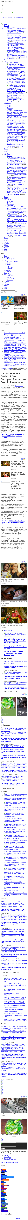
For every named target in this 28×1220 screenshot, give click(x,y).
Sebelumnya (7, 636)
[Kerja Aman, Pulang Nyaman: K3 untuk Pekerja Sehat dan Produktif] (17, 37)
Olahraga (6, 198)
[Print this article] (5, 399)
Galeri (5, 249)
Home (5, 24)
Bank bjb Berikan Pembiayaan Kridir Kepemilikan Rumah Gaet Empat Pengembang (15, 640)
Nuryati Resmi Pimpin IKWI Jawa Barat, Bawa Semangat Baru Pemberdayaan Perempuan (16, 183)
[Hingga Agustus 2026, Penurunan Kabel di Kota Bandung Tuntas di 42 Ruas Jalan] (17, 54)
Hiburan (9, 202)
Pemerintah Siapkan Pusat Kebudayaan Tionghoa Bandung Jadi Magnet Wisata (16, 48)
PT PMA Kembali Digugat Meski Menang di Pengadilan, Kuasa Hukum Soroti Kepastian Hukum (16, 81)
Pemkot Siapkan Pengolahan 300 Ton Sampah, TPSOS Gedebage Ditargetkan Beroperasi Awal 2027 (15, 364)
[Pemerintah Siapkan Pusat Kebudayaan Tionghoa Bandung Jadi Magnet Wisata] (17, 45)
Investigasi (7, 154)
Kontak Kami (7, 1157)
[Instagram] (4, 1148)
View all (6, 60)
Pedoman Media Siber (10, 1159)
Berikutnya (7, 648)
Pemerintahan (8, 103)
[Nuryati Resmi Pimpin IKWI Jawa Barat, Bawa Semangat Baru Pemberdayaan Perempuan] (17, 180)
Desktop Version (5, 1162)
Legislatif (9, 106)
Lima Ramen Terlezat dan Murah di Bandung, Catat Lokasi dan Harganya (14, 955)
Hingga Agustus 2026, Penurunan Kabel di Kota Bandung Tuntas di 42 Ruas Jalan (17, 57)
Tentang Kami (7, 1158)
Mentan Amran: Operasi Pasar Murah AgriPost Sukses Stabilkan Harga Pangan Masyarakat (17, 138)
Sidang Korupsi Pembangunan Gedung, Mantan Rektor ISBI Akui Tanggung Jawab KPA (16, 91)
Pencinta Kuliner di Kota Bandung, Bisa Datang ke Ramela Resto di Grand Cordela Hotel (13, 941)
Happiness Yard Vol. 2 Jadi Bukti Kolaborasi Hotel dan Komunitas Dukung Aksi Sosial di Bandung (14, 1075)
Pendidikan (10, 108)
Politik (5, 61)
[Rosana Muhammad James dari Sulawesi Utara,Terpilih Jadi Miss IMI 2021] (17, 218)
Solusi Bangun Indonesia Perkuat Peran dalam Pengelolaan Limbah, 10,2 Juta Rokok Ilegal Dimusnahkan (17, 173)
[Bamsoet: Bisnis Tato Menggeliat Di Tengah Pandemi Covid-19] (17, 225)
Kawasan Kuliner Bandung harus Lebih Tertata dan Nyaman (16, 32)
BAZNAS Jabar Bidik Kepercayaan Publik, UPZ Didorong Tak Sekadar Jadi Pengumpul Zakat (16, 193)
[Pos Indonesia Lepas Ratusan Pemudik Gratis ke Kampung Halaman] (17, 143)
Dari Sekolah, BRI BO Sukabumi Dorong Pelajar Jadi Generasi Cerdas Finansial (15, 343)
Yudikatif (9, 109)
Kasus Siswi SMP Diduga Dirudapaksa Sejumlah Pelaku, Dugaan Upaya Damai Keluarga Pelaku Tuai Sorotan (16, 72)
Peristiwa (9, 156)
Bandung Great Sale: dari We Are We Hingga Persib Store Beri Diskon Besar (14, 356)
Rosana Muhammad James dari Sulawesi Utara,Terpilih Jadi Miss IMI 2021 (17, 221)
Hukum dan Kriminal (12, 62)
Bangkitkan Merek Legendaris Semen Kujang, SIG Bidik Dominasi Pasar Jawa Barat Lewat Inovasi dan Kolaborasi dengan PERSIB (13, 1056)
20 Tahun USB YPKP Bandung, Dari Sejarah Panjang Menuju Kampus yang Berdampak (14, 340)
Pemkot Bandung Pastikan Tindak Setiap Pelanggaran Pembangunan (13, 653)
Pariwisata (10, 205)
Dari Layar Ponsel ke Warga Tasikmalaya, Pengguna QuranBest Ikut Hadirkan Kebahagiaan (16, 163)
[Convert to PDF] (6, 399)
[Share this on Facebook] (2, 399)
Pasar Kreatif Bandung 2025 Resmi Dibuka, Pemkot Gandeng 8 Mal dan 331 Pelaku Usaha (17, 212)
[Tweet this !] (3, 399)
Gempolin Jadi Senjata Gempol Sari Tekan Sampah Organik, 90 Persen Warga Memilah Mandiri (15, 360)
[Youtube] (3, 1148)
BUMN (9, 105)
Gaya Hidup (10, 201)
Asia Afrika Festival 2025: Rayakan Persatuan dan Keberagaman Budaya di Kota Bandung (14, 771)
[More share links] (9, 399)
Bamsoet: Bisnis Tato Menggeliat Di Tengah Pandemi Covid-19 (16, 227)
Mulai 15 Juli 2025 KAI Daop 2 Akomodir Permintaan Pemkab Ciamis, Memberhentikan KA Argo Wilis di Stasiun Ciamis (16, 128)
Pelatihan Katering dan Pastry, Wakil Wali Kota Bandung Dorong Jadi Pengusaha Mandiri (13, 924)
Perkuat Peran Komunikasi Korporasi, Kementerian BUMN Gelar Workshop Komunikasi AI (17, 116)
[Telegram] (8, 399)
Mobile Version (14, 1162)
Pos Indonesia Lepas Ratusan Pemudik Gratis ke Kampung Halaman (15, 146)
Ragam (6, 247)
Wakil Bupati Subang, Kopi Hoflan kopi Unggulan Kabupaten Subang (16, 234)
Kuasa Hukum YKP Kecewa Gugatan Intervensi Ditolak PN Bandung (15, 99)
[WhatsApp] (1, 399)
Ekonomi (6, 243)
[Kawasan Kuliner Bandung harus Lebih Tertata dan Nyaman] (17, 30)
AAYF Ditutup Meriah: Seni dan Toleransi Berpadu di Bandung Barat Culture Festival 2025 (13, 757)
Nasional (6, 26)
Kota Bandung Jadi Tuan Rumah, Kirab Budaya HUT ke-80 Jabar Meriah (12, 784)
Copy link (17, 1218)
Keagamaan (10, 204)
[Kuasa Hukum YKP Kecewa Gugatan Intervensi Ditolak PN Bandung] (17, 96)
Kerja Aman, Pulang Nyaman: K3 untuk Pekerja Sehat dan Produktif (16, 39)
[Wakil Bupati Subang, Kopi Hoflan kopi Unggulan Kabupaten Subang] (17, 232)
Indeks (5, 250)
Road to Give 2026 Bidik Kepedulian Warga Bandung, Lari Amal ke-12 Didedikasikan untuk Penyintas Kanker (13, 1038)
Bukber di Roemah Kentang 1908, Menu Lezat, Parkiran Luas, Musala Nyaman (12, 909)
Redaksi (6, 1155)
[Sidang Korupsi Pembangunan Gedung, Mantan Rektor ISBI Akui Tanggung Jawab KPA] (17, 88)
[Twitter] (2, 1148)
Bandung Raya (11, 27)
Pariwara (6, 246)
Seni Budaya (7, 199)
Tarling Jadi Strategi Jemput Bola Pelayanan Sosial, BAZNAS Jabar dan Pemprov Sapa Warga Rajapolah (14, 740)
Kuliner (6, 245)
